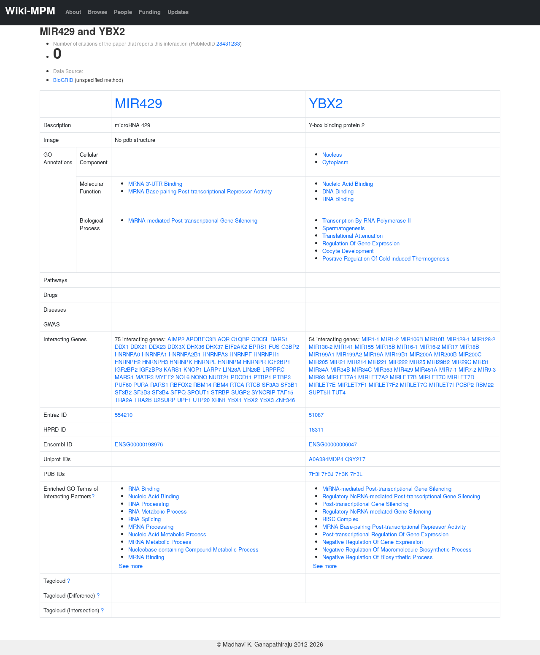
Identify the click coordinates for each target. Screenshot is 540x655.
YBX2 (326, 102)
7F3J (327, 474)
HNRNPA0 (127, 354)
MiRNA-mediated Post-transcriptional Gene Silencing (192, 220)
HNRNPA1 (154, 354)
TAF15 (285, 392)
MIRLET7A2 (373, 377)
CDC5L (260, 339)
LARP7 (212, 369)
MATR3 (144, 377)
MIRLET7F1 (352, 384)
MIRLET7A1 (341, 377)
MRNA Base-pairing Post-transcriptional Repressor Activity (200, 191)
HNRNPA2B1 (185, 354)
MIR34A (319, 369)
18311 (316, 429)
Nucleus (332, 154)
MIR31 (481, 362)
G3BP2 (290, 346)
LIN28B (252, 369)
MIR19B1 (396, 354)
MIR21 (337, 362)
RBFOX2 (181, 384)
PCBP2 (465, 384)
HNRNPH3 (155, 362)
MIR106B (411, 339)
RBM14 (202, 384)
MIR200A (421, 354)
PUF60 (123, 384)
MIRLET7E (322, 384)
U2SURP (165, 400)
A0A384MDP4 (326, 459)
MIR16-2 (429, 346)
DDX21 (138, 346)
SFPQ (178, 392)
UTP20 (201, 400)
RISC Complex (340, 519)
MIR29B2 (438, 362)
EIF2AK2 (236, 346)
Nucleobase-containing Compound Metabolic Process (193, 549)
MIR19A (373, 354)
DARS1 (279, 339)
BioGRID (63, 79)
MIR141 (343, 346)
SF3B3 (141, 392)
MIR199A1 (322, 354)
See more (131, 566)
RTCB (253, 384)
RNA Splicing (144, 519)
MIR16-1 (407, 346)
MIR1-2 (390, 339)
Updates (178, 12)
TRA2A (123, 400)
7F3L (356, 474)
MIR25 (417, 362)
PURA (140, 384)
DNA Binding (338, 191)
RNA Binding (338, 199)
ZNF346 (285, 400)
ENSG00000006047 (333, 444)
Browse (97, 12)
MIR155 (364, 346)
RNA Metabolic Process (157, 511)
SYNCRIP (263, 392)
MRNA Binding (146, 557)
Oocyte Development (348, 251)
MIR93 (317, 377)
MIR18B (469, 346)
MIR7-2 (467, 369)
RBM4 (220, 384)
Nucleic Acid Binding (347, 183)
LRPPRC (273, 369)
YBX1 (234, 400)
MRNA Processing (150, 526)
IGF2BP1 (278, 362)
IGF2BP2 (126, 369)
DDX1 (122, 346)
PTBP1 (262, 377)
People (123, 12)
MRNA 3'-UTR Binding (155, 183)
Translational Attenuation (352, 235)
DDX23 (157, 346)
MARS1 (124, 377)
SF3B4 (160, 392)
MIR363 (382, 369)
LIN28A (232, 369)
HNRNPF (241, 354)
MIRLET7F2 (383, 384)
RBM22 (484, 384)
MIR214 (356, 362)
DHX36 (195, 346)
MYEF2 (164, 377)
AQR (224, 339)
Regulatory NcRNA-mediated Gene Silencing (376, 511)
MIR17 (450, 346)
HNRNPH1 (266, 354)
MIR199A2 (349, 354)
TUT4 (339, 392)
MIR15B (385, 346)
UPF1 (184, 400)
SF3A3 (270, 384)
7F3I (314, 474)
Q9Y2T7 (355, 459)
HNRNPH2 (127, 362)
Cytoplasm (335, 162)
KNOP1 (193, 369)
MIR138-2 (320, 346)
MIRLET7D (460, 377)
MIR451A (426, 369)
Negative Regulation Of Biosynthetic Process (377, 557)
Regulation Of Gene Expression (361, 243)
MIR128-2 (483, 339)
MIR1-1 (370, 339)
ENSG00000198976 (139, 444)
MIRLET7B (403, 377)
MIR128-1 (458, 339)
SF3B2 (123, 392)
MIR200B (445, 354)
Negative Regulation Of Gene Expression (372, 542)
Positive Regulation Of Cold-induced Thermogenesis (386, 258)
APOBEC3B (201, 339)
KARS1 (173, 369)
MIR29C (461, 362)
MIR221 (377, 362)
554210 (123, 414)
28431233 (228, 43)
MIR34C (362, 369)
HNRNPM (229, 362)
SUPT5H (319, 392)
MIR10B (435, 339)
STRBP (220, 392)
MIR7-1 (448, 369)
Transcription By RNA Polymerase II (366, 220)
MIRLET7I (441, 384)
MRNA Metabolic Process (160, 542)
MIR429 (138, 102)
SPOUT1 (198, 392)
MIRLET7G (413, 384)
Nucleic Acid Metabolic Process (167, 534)
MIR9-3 (487, 369)
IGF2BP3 (150, 369)
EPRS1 (258, 346)
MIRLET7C (432, 377)
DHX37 (214, 346)
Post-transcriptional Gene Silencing (365, 504)
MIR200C (470, 354)
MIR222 (398, 362)
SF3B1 (289, 384)
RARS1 (159, 384)
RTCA (237, 384)
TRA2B (143, 400)
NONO (199, 377)
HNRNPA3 (215, 354)
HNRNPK (181, 362)
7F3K (341, 474)
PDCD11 (241, 377)
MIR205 (318, 362)
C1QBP (240, 339)
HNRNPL (205, 362)
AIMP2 (175, 339)
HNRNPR (254, 362)
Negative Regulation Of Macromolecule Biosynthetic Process (397, 549)
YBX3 (266, 400)
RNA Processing (148, 504)
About (73, 12)
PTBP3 (282, 377)
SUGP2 (240, 392)
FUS (274, 346)
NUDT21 (219, 377)
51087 (316, 414)
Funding (150, 12)
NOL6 (182, 377)
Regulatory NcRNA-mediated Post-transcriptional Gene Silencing (401, 496)
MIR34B (340, 369)
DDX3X (176, 346)
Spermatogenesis (343, 228)
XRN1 (218, 400)
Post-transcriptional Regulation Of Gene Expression (385, 534)
